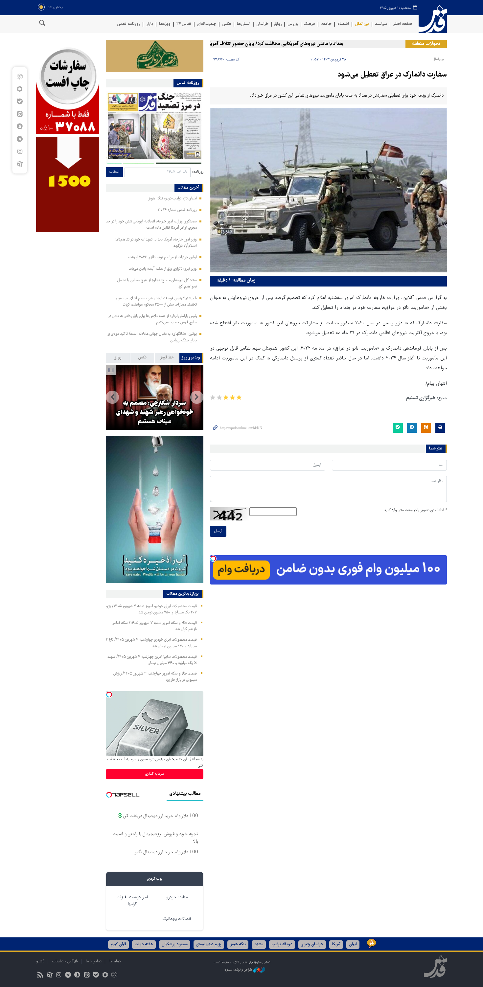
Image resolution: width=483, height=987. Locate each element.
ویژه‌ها (165, 24)
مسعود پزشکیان (175, 944)
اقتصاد (343, 24)
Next (112, 397)
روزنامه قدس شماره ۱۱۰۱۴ (177, 210)
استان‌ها (243, 24)
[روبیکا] (19, 77)
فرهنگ (309, 24)
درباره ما (115, 961)
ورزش (293, 24)
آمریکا (336, 944)
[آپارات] (19, 164)
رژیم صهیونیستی (208, 944)
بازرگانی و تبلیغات (65, 961)
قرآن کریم (118, 944)
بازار (149, 24)
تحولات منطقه (426, 44)
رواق (278, 24)
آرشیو (40, 961)
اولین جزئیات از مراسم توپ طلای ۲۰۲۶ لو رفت (162, 257)
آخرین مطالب (188, 188)
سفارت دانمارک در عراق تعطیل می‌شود (392, 75)
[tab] (191, 358)
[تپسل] (213, 558)
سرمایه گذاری (154, 774)
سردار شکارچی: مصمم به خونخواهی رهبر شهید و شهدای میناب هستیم (154, 412)
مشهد (258, 944)
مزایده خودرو (177, 897)
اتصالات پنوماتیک (177, 919)
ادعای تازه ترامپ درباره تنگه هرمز (172, 198)
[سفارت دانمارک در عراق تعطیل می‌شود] (328, 190)
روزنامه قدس (128, 24)
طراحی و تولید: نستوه (239, 969)
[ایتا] (19, 114)
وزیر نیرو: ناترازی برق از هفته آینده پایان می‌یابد (163, 269)
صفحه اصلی (402, 24)
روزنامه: (197, 172)
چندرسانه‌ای (206, 24)
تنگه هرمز (238, 944)
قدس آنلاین (433, 19)
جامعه (326, 24)
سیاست (381, 24)
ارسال (218, 531)
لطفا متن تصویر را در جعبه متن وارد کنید (415, 510)
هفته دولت (144, 944)
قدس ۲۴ (183, 24)
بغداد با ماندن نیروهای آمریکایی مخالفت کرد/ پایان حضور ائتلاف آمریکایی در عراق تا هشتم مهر (268, 44)
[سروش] (19, 126)
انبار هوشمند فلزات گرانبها (132, 900)
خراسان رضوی (312, 944)
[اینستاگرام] (19, 151)
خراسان (262, 24)
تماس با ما (94, 961)
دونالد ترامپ (282, 944)
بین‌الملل (362, 24)
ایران (353, 944)
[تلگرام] (19, 139)
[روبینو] (19, 89)
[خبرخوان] (40, 976)
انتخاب (114, 172)
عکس (226, 24)
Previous (196, 397)
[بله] (19, 101)
